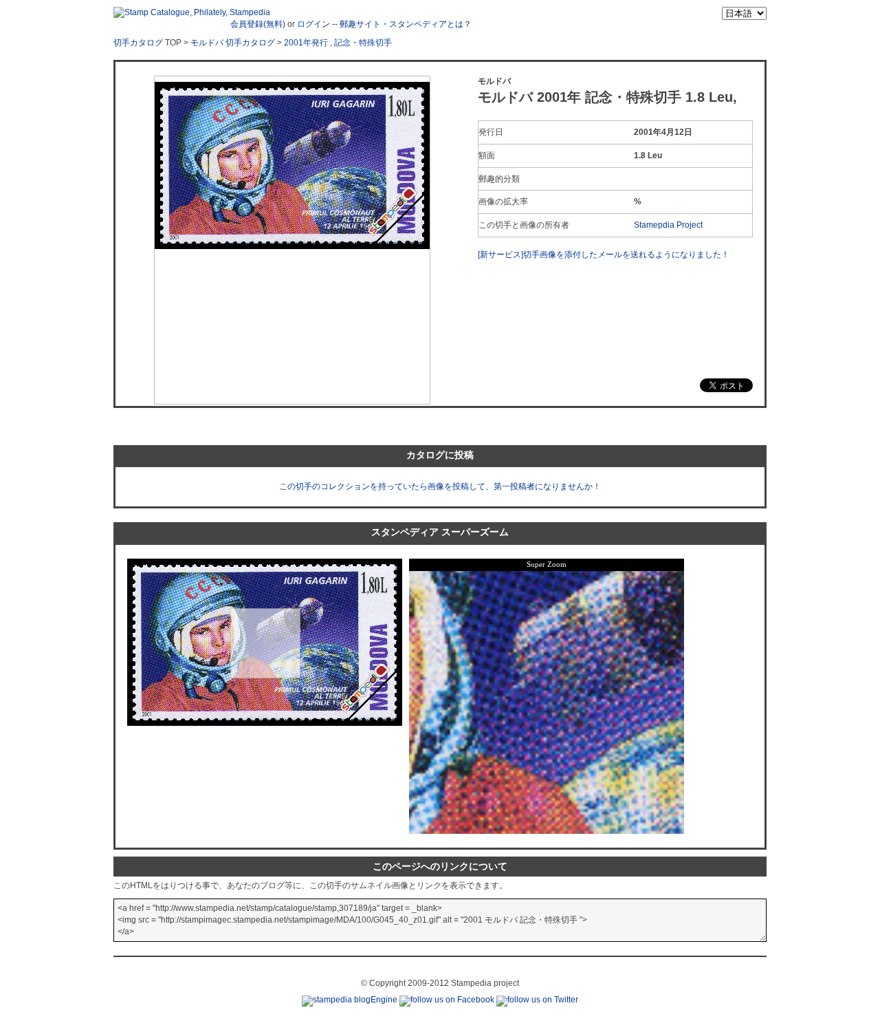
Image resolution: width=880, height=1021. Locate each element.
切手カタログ (138, 42)
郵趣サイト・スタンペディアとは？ (406, 24)
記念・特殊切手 (363, 42)
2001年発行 (306, 42)
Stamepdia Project (668, 225)
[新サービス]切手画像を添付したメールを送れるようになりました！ (603, 254)
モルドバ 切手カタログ (232, 42)
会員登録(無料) (257, 24)
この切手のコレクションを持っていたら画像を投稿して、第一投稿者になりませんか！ (440, 486)
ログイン (313, 24)
